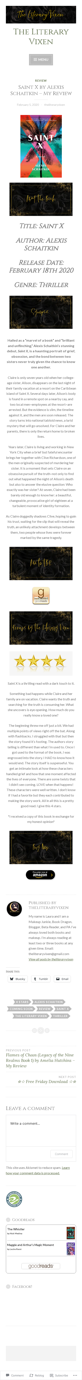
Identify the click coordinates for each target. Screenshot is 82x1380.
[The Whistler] (71, 1238)
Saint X (63, 1009)
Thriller (60, 1016)
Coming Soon (21, 1009)
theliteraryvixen (54, 104)
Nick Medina (16, 1233)
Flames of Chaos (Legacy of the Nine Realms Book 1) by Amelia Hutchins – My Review (40, 1058)
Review (41, 80)
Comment (61, 1154)
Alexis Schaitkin (48, 1002)
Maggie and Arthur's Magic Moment (30, 1245)
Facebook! (22, 1286)
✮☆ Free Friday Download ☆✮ (46, 1079)
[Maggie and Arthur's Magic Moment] (71, 1254)
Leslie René (15, 1249)
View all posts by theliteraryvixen (51, 959)
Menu (43, 59)
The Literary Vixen (41, 36)
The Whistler (16, 1229)
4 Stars (22, 1002)
